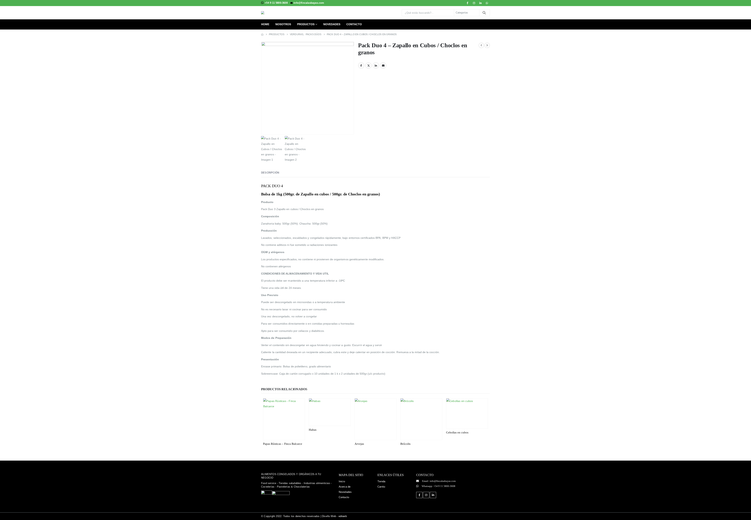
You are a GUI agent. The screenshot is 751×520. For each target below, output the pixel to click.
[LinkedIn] (480, 3)
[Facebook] (467, 3)
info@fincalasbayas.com (309, 2)
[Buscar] (484, 12)
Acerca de (345, 486)
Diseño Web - (334, 516)
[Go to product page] (284, 419)
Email (383, 65)
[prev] (481, 45)
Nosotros (283, 24)
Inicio (342, 481)
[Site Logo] (285, 12)
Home (265, 24)
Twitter (368, 65)
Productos (305, 24)
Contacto (354, 24)
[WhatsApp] (487, 3)
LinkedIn (376, 65)
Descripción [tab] (270, 172)
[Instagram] (474, 3)
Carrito (381, 486)
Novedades (331, 24)
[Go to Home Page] (262, 34)
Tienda (381, 481)
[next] (487, 45)
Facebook (361, 65)
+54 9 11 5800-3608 (276, 2)
